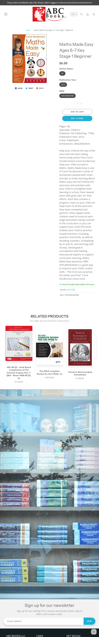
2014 (63, 84)
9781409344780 (67, 96)
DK (62, 73)
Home (28, 30)
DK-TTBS (71, 289)
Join (89, 621)
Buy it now (77, 118)
